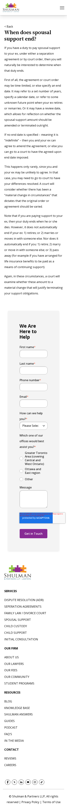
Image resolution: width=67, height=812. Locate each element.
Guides (9, 721)
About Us (11, 657)
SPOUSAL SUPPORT (17, 620)
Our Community (16, 677)
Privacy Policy (30, 802)
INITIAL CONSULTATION (21, 639)
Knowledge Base (17, 708)
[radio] (33, 458)
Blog (8, 701)
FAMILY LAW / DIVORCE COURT (25, 613)
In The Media (14, 741)
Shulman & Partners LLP (28, 796)
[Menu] (62, 8)
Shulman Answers (18, 714)
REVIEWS (10, 758)
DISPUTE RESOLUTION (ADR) (24, 600)
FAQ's (8, 734)
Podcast (11, 727)
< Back (8, 26)
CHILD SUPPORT (15, 633)
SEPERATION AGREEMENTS (22, 607)
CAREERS (10, 765)
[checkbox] (33, 466)
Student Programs (19, 683)
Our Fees (10, 670)
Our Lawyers (14, 664)
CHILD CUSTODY (15, 626)
